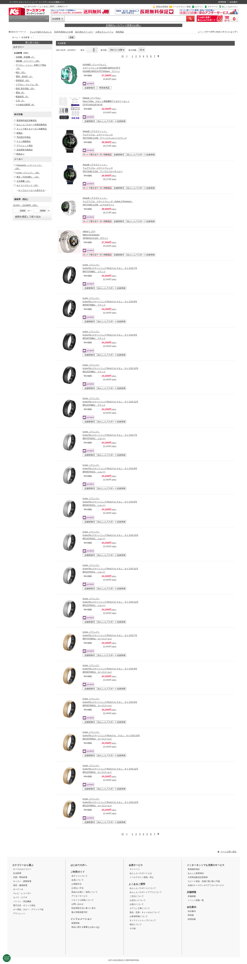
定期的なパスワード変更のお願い (123, 25)
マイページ (213, 7)
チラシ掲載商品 (23, 141)
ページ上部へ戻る (228, 851)
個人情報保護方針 (79, 912)
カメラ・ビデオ (20, 897)
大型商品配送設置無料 (198, 877)
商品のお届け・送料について (84, 892)
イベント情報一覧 (196, 900)
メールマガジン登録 (182, 7)
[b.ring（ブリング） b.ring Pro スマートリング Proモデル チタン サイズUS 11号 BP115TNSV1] (69, 575)
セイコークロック (27, 185)
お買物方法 (76, 884)
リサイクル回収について (82, 900)
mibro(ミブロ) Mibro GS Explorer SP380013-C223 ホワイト (95, 234)
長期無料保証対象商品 (26, 120)
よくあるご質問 (47, 6)
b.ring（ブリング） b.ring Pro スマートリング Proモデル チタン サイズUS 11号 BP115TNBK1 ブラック (110, 401)
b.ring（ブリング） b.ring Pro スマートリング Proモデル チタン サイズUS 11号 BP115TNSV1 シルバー (110, 568)
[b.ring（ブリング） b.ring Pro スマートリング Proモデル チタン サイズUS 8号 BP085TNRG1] (69, 675)
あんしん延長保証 (196, 873)
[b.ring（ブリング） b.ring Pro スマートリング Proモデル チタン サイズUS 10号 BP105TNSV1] (69, 542)
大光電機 (23, 181)
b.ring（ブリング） (28, 173)
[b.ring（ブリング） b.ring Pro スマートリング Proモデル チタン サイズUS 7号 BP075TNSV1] (69, 442)
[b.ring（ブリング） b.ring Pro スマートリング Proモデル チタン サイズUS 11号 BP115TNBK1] (69, 408)
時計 (21, 72)
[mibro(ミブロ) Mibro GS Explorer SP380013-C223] (69, 241)
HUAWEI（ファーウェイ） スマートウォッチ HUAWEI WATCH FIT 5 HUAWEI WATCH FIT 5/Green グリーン (101, 67)
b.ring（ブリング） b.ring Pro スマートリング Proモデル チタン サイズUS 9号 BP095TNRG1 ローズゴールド (110, 702)
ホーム (15, 37)
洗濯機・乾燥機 (25, 57)
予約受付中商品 (23, 137)
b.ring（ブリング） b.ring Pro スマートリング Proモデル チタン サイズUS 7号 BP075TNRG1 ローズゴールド (110, 635)
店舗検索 (192, 896)
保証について (136, 924)
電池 (20, 92)
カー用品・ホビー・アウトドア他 (28, 909)
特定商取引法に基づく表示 (83, 908)
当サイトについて (79, 876)
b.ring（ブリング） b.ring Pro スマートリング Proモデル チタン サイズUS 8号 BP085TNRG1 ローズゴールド (110, 668)
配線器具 (22, 96)
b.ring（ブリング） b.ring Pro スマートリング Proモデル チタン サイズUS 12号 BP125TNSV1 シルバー (110, 602)
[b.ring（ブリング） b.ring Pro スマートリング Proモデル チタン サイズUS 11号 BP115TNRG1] (69, 775)
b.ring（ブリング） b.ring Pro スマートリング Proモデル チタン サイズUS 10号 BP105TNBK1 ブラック (110, 368)
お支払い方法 (77, 888)
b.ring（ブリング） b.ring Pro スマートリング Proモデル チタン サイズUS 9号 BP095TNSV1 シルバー (110, 501)
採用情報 (222, 2)
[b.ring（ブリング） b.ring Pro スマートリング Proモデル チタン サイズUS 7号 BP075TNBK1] (69, 275)
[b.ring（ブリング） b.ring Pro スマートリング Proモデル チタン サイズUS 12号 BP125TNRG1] (69, 809)
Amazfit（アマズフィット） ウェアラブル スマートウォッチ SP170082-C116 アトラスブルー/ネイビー (103, 168)
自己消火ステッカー (84, 32)
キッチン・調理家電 (22, 881)
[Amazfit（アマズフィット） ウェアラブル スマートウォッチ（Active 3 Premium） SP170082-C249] (69, 208)
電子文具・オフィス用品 (24, 905)
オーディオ (18, 889)
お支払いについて (138, 900)
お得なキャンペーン (104, 32)
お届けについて (137, 904)
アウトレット (19, 913)
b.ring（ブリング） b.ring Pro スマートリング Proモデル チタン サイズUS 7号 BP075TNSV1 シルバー (110, 435)
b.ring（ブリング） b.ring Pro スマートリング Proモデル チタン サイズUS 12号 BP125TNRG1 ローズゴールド (110, 802)
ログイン (199, 7)
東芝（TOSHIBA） (28, 177)
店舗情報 (191, 892)
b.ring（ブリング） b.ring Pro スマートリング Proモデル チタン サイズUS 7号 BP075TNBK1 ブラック (110, 268)
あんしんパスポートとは (141, 873)
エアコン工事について (140, 908)
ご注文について (137, 896)
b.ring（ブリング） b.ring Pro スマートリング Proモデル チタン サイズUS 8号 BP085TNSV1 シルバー (110, 468)
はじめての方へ (31, 6)
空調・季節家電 (20, 877)
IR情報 (191, 915)
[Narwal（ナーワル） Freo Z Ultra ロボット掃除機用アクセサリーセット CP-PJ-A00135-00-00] (69, 108)
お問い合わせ (77, 904)
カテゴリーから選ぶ (20, 18)
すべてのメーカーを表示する (31, 190)
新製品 (19, 133)
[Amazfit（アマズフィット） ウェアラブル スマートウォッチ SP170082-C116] (69, 175)
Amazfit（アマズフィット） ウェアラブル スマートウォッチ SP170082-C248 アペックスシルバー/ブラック (105, 134)
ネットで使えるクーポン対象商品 (31, 129)
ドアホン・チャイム (27, 84)
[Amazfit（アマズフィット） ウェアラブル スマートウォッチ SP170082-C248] (69, 141)
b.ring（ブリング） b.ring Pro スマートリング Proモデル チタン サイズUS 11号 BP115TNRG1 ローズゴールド (110, 768)
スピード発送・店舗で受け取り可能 (204, 881)
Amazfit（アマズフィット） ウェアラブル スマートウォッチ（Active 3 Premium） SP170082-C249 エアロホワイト (108, 201)
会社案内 (233, 2)
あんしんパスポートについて (143, 888)
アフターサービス (79, 896)
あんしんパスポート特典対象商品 (31, 124)
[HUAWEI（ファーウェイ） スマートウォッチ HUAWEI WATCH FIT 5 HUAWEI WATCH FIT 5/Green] (69, 74)
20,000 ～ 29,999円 (25, 205)
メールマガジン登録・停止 (142, 877)
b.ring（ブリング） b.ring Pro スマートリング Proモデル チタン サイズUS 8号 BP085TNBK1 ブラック (110, 301)
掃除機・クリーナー (28, 61)
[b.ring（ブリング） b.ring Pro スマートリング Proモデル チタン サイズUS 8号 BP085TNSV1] (69, 475)
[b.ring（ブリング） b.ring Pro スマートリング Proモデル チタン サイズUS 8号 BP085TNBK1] (69, 308)
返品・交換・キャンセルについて (145, 912)
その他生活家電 (25, 104)
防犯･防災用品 (25, 88)
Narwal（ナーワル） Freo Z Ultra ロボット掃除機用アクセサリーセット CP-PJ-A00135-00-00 (106, 101)
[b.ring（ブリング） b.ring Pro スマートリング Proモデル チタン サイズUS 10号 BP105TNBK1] (69, 375)
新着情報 (75, 923)
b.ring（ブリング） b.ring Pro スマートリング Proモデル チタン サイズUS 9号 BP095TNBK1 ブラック (110, 335)
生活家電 (56, 19)
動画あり (20, 154)
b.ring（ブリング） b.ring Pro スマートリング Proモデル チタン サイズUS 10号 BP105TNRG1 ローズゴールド (111, 735)
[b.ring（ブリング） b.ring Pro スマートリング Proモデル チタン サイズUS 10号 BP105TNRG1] (69, 742)
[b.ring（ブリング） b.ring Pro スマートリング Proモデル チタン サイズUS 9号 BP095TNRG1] (69, 709)
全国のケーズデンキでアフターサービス (206, 885)
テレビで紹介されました (41, 32)
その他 (133, 928)
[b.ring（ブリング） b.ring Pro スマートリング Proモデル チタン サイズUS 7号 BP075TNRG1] (69, 642)
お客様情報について (139, 916)
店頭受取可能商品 (24, 150)
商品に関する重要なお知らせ (84, 927)
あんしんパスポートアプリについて (146, 892)
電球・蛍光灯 (24, 76)
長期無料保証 (194, 869)
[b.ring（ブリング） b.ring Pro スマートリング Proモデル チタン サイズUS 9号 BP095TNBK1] (69, 341)
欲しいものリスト (230, 7)
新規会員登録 (162, 7)
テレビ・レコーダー (22, 893)
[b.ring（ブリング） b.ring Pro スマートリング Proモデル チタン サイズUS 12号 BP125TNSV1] (69, 608)
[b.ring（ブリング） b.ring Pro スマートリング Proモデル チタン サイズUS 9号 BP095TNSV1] (69, 508)
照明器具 (23, 80)
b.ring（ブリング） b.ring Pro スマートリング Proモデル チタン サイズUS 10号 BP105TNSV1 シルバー (110, 535)
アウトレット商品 (24, 145)
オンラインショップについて (143, 920)
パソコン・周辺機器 (22, 901)
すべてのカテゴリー (22, 869)
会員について (77, 880)
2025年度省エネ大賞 (63, 32)
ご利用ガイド (62, 6)
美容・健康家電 (20, 885)
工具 (20, 100)
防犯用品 (120, 32)
